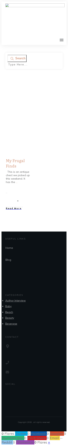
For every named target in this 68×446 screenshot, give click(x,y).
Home (9, 248)
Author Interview (15, 300)
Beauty (9, 318)
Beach (9, 312)
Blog (8, 259)
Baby (8, 306)
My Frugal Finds (15, 163)
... (17, 182)
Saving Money (20, 127)
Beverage (11, 323)
